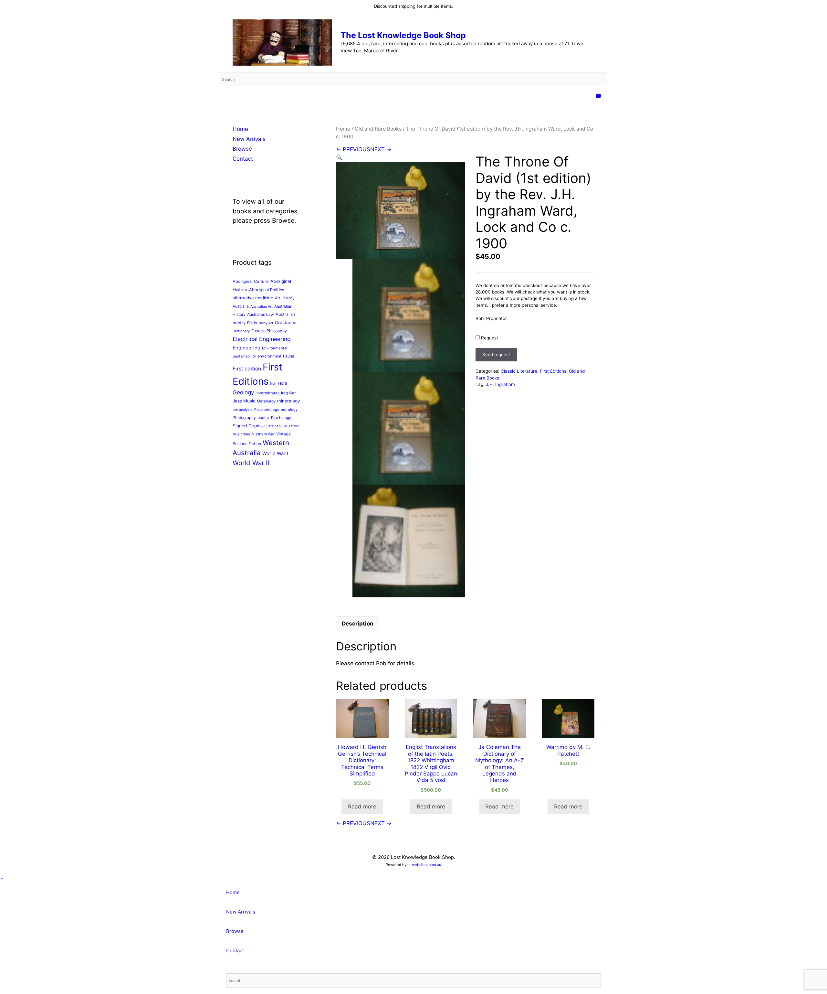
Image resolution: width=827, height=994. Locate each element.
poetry (263, 417)
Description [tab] (357, 623)
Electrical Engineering (262, 339)
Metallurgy (266, 401)
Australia (241, 306)
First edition (247, 369)
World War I (275, 453)
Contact (243, 158)
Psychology (281, 417)
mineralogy (288, 400)
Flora (282, 383)
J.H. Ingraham (500, 384)
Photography (244, 417)
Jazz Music (244, 400)
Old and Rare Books (378, 129)
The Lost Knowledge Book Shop (403, 35)
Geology (243, 392)
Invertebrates (267, 393)
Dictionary (241, 331)
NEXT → (381, 149)
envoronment (269, 356)
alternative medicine (253, 297)
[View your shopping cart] (598, 96)
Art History (285, 297)
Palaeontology (266, 409)
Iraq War (288, 392)
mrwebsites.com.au (424, 864)
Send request (496, 354)
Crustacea (286, 322)
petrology (289, 409)
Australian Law (260, 314)
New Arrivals (249, 139)
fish (273, 383)
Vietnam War (263, 434)
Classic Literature (519, 371)
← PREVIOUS (353, 149)
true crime (241, 434)
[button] (339, 157)
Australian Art (261, 306)
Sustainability (275, 426)
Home (343, 129)
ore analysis (243, 409)
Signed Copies (248, 425)
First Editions (553, 371)
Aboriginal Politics (266, 289)
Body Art (266, 323)
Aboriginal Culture (251, 281)
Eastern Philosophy (269, 330)
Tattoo (293, 426)
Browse (242, 148)
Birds (252, 322)
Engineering (246, 348)
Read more (362, 806)
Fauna (288, 356)
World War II (251, 463)
